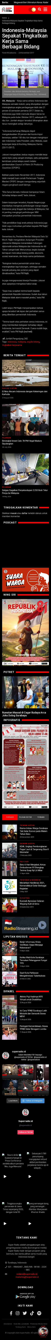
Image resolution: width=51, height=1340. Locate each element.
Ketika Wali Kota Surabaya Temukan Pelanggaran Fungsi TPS (33, 960)
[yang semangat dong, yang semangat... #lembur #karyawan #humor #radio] (38, 1208)
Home (4, 18)
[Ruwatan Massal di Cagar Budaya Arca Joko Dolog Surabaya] (25, 692)
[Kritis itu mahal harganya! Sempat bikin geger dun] (10, 1088)
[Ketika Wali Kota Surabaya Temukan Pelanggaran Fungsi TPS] (9, 963)
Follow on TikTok (26, 1132)
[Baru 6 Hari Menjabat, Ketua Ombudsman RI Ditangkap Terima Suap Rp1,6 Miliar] (9, 868)
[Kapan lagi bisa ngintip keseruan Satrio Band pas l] (41, 1072)
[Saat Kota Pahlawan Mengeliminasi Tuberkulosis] (9, 978)
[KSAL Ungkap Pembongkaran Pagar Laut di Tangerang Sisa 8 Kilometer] (9, 850)
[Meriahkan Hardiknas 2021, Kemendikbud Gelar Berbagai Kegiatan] (9, 886)
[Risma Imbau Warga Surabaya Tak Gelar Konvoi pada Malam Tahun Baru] (9, 832)
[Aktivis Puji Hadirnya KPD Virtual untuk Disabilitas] (9, 1002)
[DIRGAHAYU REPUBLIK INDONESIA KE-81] (25, 632)
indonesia (12, 341)
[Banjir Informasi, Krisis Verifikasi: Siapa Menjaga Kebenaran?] (9, 948)
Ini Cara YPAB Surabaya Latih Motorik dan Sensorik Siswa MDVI (33, 1013)
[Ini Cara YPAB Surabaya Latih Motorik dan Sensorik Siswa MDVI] (9, 1016)
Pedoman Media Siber (38, 1324)
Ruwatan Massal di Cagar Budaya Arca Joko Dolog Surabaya (24, 714)
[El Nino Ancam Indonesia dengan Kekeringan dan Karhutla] (25, 373)
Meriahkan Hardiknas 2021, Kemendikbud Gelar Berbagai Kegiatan (33, 886)
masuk (13, 513)
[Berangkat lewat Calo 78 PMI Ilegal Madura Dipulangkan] (25, 420)
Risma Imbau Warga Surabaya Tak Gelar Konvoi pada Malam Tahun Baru (34, 831)
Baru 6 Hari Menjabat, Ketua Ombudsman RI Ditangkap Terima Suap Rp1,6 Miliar (32, 867)
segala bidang (33, 341)
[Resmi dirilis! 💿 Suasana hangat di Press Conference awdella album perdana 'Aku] (13, 1161)
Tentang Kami (20, 1327)
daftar (24, 513)
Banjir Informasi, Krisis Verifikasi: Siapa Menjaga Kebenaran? (31, 945)
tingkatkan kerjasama (12, 345)
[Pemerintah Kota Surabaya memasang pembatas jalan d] (25, 1088)
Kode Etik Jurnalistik (21, 1324)
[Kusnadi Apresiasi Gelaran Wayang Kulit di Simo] (9, 904)
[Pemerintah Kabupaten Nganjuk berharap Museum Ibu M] (10, 1072)
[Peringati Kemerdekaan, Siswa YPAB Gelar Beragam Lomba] (9, 1032)
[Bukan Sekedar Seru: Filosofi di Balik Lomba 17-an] (25, 766)
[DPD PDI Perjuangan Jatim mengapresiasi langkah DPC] (25, 1072)
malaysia (22, 341)
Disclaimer (8, 1324)
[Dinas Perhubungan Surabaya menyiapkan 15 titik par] (41, 1088)
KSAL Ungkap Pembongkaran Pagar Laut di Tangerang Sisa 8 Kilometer (34, 849)
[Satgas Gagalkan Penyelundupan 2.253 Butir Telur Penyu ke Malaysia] (25, 469)
